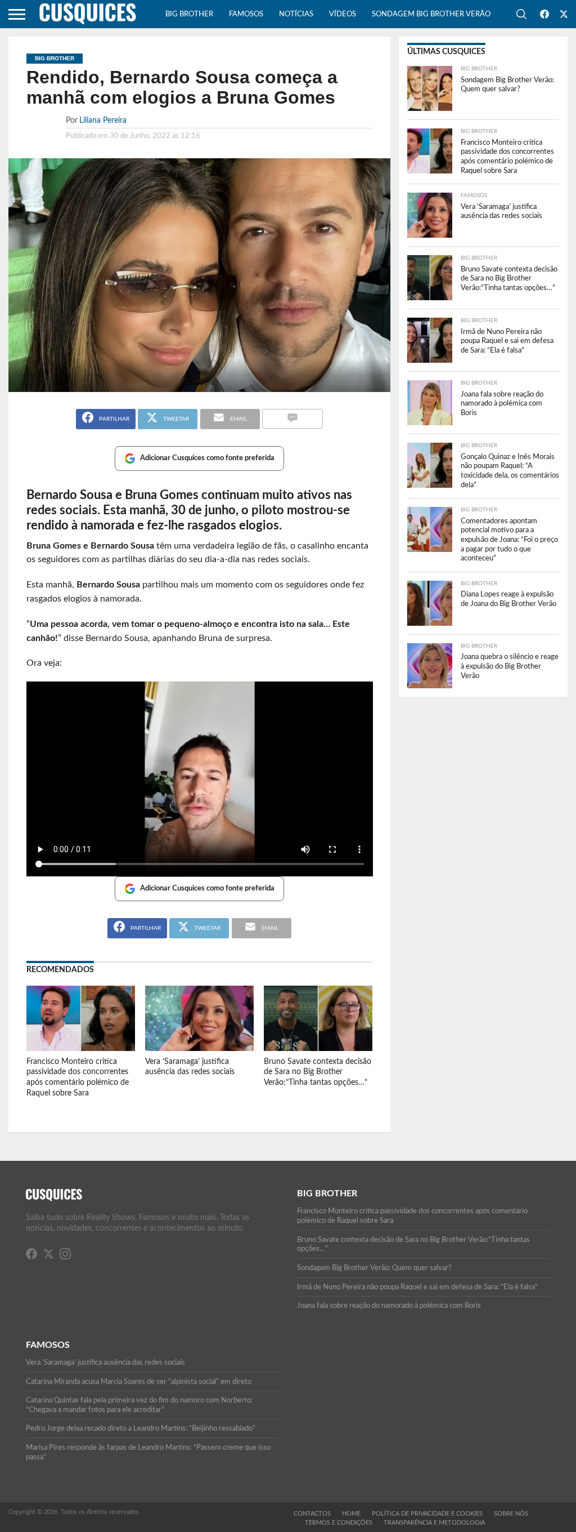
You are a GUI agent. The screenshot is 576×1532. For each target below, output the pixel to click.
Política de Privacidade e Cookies (427, 1514)
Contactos (312, 1514)
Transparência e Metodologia (434, 1523)
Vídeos (342, 14)
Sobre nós (511, 1514)
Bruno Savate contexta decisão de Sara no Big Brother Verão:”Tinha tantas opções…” (317, 1071)
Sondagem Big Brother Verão (431, 14)
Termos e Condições (338, 1523)
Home (351, 1514)
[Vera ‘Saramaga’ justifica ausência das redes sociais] (199, 1048)
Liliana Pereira (103, 120)
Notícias (296, 14)
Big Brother (189, 14)
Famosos (246, 14)
